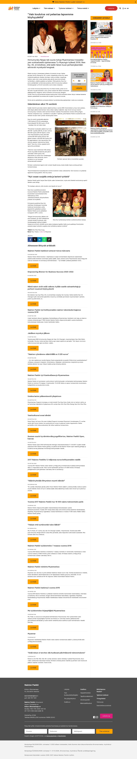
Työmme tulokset (65, 8)
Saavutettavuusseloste (104, 705)
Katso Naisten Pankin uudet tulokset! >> (70, 2)
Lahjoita (35, 8)
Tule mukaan (48, 8)
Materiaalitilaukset (86, 703)
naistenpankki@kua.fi (31, 696)
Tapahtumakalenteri (86, 696)
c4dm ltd (42, 232)
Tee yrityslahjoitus (70, 698)
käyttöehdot (62, 736)
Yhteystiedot (101, 698)
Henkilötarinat (45, 56)
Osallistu (83, 689)
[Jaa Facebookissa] (30, 239)
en (128, 8)
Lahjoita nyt (106, 716)
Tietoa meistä (82, 8)
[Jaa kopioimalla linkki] (49, 239)
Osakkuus (67, 702)
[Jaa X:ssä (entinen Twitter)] (34, 239)
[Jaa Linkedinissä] (39, 239)
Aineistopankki (85, 700)
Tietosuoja (100, 702)
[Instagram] (97, 717)
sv (125, 8)
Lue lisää (32, 266)
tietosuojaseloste (51, 736)
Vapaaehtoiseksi (85, 693)
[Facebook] (94, 717)
